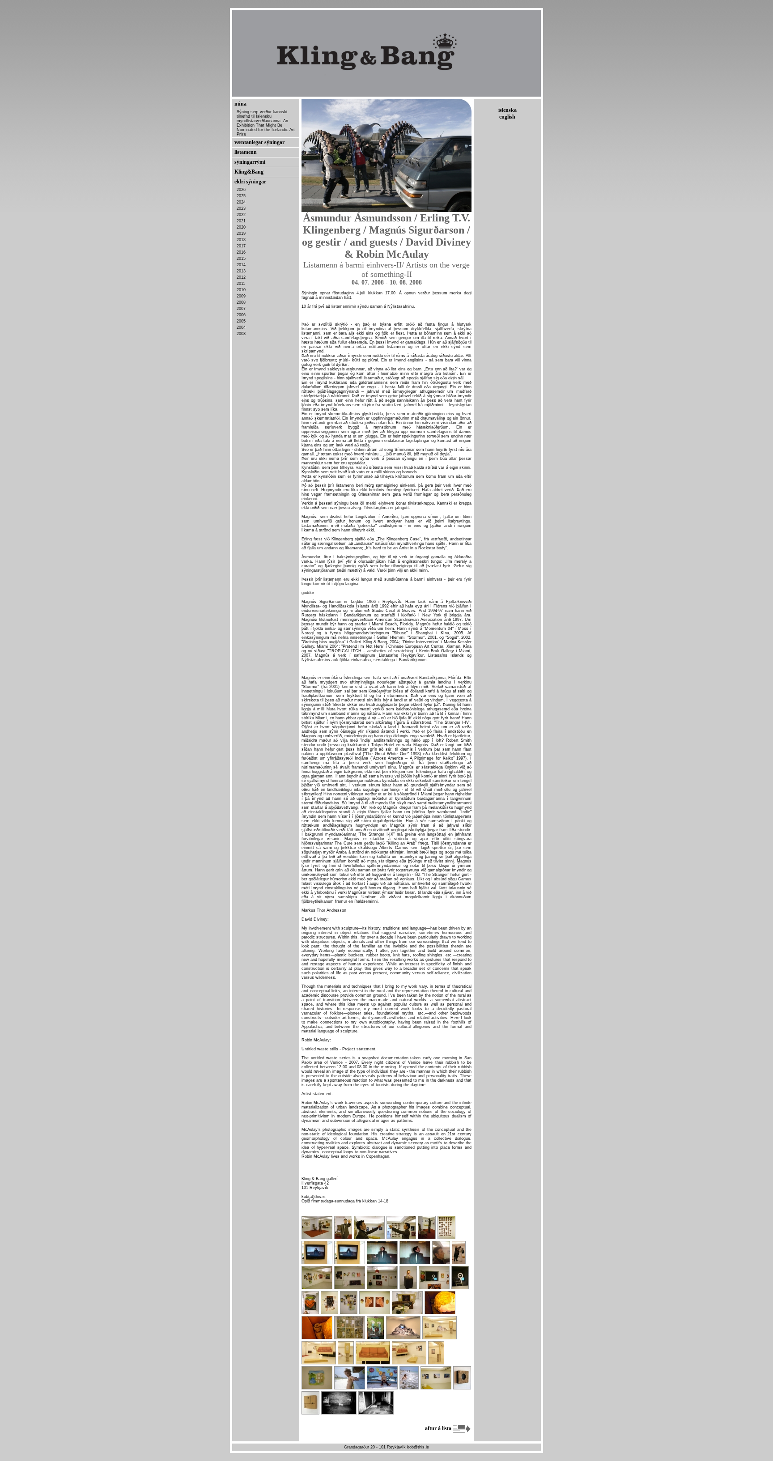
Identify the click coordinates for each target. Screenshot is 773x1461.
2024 (241, 202)
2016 (241, 252)
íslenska (507, 110)
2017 (241, 246)
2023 (241, 208)
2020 (241, 227)
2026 (241, 189)
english (507, 117)
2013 (241, 271)
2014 (241, 265)
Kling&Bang (248, 172)
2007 (241, 308)
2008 (241, 302)
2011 (241, 283)
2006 (241, 315)
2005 (241, 321)
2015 (241, 258)
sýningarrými (249, 162)
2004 (241, 327)
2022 (241, 214)
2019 (241, 233)
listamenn (245, 152)
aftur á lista (439, 1428)
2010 (241, 290)
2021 (241, 221)
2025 (241, 196)
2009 (241, 296)
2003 (241, 333)
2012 (241, 277)
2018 (241, 240)
